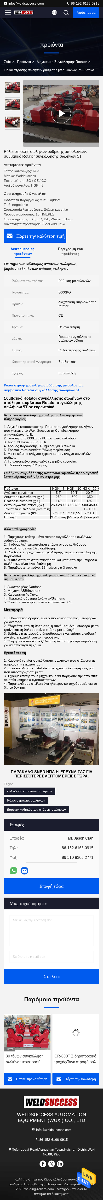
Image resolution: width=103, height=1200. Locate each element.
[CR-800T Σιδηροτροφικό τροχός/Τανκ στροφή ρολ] (75, 1032)
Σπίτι (7, 62)
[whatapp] (13, 870)
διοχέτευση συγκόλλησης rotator (62, 62)
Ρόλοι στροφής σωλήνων (26, 800)
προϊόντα (24, 62)
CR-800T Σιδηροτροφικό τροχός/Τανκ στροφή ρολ (75, 1059)
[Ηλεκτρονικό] (24, 870)
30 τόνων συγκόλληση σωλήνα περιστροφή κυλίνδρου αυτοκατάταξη (26, 1059)
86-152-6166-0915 (84, 3)
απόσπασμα (86, 12)
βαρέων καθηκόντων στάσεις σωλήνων (36, 809)
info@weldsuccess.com (26, 3)
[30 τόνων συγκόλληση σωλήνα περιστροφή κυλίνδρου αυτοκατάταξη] (27, 1032)
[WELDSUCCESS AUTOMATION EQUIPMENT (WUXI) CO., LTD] (23, 12)
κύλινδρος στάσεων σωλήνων (29, 791)
